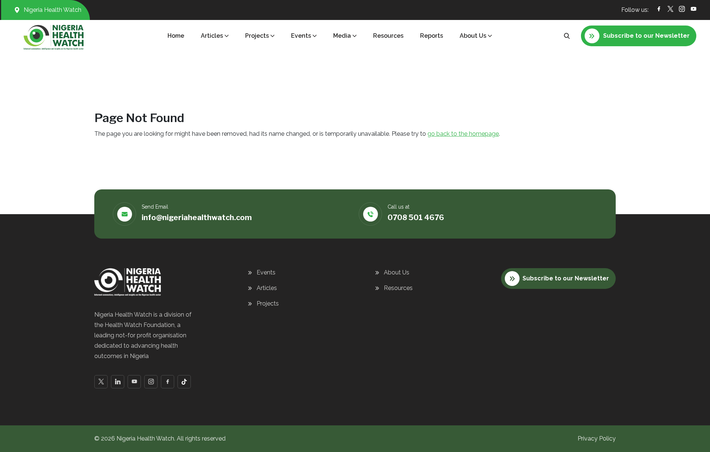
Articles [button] (212, 35)
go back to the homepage (463, 133)
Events (266, 272)
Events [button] (301, 35)
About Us (396, 272)
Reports (431, 35)
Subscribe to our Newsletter (566, 278)
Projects (268, 303)
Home (176, 35)
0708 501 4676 (416, 217)
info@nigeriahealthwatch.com (197, 217)
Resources (388, 35)
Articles (267, 287)
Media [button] (342, 35)
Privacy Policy (597, 438)
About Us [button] (473, 35)
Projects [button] (257, 35)
